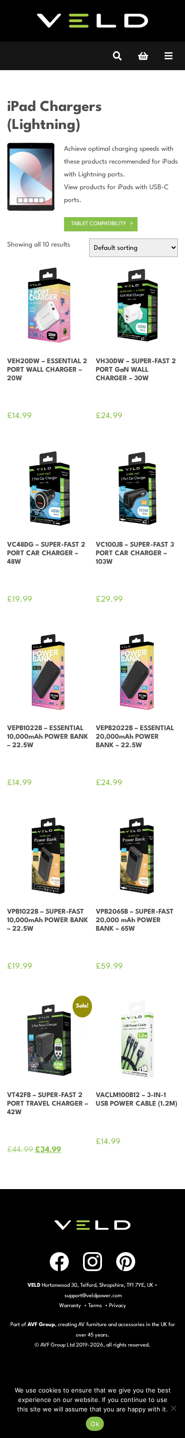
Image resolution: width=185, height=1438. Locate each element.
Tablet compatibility (98, 224)
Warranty (70, 1306)
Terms (95, 1306)
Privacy (117, 1306)
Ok (95, 1424)
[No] (173, 1408)
